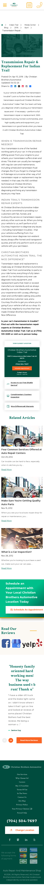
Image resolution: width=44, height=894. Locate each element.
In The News (22, 793)
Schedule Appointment (22, 368)
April (27, 28)
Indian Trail (13, 25)
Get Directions (22, 361)
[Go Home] (2, 25)
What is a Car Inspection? (16, 551)
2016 (16, 28)
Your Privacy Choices (20, 809)
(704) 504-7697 (22, 364)
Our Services (22, 774)
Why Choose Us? (22, 778)
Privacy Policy (22, 804)
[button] (4, 5)
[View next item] (10, 740)
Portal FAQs (22, 813)
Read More (6, 469)
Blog (6, 28)
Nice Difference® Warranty (22, 406)
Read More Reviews (29, 740)
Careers (22, 782)
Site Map (22, 801)
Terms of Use (22, 789)
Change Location (24, 830)
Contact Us (22, 797)
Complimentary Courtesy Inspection (21, 395)
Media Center (30, 25)
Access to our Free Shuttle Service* (22, 384)
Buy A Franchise (22, 786)
